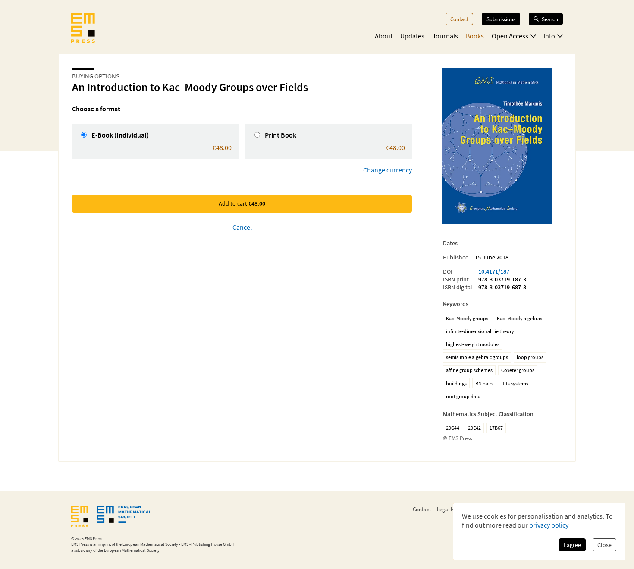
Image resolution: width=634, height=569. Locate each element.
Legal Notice (451, 509)
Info (549, 35)
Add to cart (242, 203)
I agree (572, 545)
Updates (412, 35)
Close (604, 545)
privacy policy (548, 525)
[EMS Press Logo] (83, 29)
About (383, 35)
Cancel (242, 227)
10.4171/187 (493, 271)
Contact (459, 19)
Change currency (387, 170)
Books (475, 35)
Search (550, 19)
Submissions (500, 19)
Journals (445, 35)
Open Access (510, 35)
